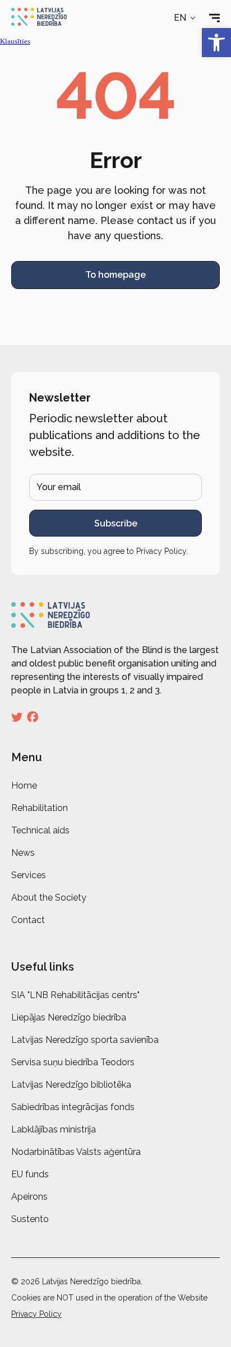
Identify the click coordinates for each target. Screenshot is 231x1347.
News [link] (23, 852)
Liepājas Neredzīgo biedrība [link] (68, 1017)
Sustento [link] (30, 1219)
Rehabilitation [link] (39, 808)
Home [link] (24, 785)
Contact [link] (28, 920)
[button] (185, 18)
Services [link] (28, 875)
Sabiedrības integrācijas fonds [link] (73, 1107)
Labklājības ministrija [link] (53, 1129)
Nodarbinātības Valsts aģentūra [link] (76, 1151)
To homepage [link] (115, 274)
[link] (216, 42)
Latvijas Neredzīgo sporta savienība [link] (85, 1039)
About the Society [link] (48, 897)
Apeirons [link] (29, 1196)
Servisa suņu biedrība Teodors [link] (73, 1062)
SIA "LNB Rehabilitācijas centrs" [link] (75, 995)
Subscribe (115, 523)
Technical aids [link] (40, 830)
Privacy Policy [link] (161, 551)
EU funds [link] (30, 1174)
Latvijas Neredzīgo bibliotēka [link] (71, 1084)
